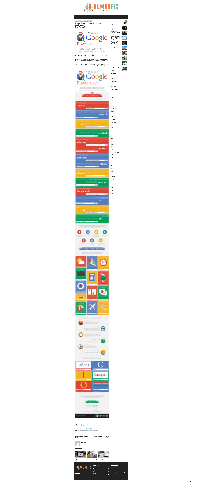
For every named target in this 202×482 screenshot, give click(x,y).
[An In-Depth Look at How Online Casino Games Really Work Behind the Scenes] (124, 28)
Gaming (99, 15)
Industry (112, 149)
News (112, 171)
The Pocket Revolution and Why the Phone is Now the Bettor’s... (115, 62)
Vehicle (112, 190)
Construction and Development (115, 106)
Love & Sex (113, 166)
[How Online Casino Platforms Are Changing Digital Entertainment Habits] (124, 43)
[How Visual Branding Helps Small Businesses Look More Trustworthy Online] (124, 38)
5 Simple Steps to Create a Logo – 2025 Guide (92, 460)
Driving (112, 116)
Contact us (98, 18)
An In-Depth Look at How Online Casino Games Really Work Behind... (115, 27)
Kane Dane (77, 27)
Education (90, 15)
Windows (112, 193)
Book (112, 95)
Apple (112, 76)
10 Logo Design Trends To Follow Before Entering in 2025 (103, 460)
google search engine (86, 430)
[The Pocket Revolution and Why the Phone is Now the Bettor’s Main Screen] (124, 63)
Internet (112, 157)
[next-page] (108, 449)
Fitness (112, 127)
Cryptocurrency (113, 108)
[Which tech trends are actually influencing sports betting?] (124, 22)
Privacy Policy (77, 480)
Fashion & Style (113, 122)
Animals (112, 75)
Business (81, 15)
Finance (112, 125)
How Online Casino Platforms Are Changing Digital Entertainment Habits (116, 42)
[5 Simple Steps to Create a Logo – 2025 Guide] (92, 454)
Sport (112, 182)
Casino (112, 103)
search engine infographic (93, 430)
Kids (111, 160)
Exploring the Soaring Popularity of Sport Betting (115, 52)
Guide (112, 141)
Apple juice (112, 83)
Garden (103, 15)
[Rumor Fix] (101, 7)
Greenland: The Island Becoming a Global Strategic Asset (115, 32)
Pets (77, 18)
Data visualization (84, 21)
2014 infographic (80, 430)
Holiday (112, 144)
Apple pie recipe (113, 86)
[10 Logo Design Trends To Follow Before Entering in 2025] (103, 454)
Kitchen (112, 162)
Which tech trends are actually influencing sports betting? (115, 21)
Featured (112, 124)
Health (108, 15)
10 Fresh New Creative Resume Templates (81, 437)
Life (111, 165)
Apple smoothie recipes (114, 89)
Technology (81, 18)
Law (111, 163)
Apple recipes (113, 87)
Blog (111, 94)
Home (77, 15)
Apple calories (113, 78)
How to (94, 468)
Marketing (117, 15)
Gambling (112, 133)
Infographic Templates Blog (115, 154)
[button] (126, 17)
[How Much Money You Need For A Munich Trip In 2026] (124, 48)
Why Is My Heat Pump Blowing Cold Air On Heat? (115, 57)
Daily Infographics (80, 20)
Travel (87, 18)
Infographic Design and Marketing (98, 470)
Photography (113, 174)
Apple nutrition (113, 84)
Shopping (112, 179)
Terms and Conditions (84, 480)
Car (86, 15)
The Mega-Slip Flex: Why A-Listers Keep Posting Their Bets (115, 68)
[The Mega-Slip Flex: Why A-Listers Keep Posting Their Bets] (124, 69)
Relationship (113, 176)
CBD (111, 105)
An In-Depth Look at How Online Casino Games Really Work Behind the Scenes (118, 470)
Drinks (112, 114)
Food (95, 15)
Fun (111, 130)
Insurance (112, 155)
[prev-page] (107, 449)
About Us (92, 18)
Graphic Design (90, 21)
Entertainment (113, 119)
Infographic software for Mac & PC (116, 152)
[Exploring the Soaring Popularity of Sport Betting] (124, 53)
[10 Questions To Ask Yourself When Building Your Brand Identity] (80, 454)
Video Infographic (113, 192)
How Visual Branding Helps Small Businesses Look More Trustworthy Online (115, 37)
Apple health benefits (114, 81)
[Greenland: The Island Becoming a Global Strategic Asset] (124, 33)
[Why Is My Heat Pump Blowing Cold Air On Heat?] (124, 58)
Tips (111, 185)
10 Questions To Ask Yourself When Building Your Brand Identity (80, 460)
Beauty (112, 92)
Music (122, 15)
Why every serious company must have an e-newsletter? (101, 437)
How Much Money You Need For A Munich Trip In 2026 (115, 47)
